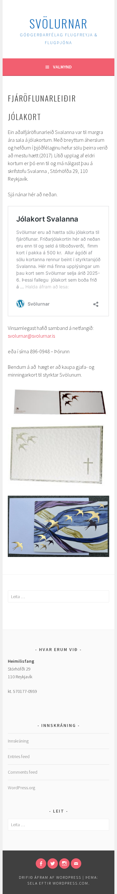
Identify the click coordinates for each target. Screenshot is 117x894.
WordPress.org (21, 788)
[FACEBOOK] (41, 863)
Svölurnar (58, 23)
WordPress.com (70, 883)
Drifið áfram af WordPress (50, 877)
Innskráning (18, 741)
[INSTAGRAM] (64, 863)
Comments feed (22, 772)
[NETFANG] (76, 863)
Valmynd (62, 67)
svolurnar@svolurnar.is (31, 335)
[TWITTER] (52, 863)
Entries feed (19, 756)
